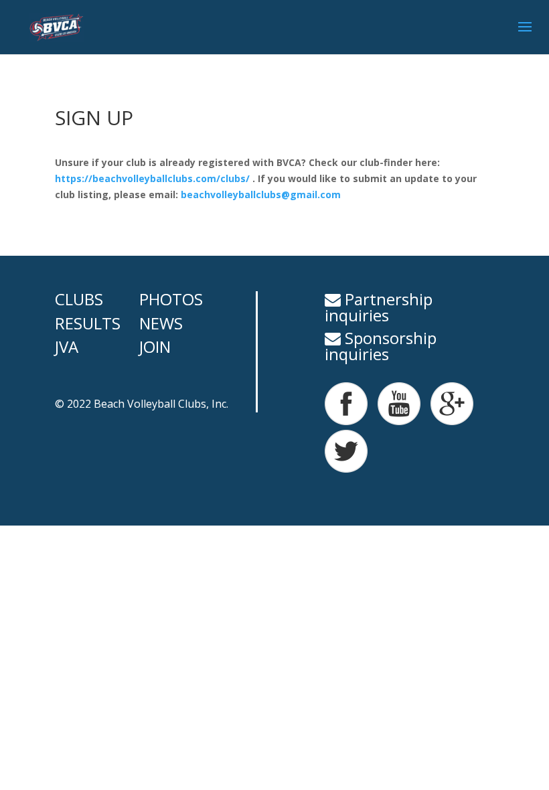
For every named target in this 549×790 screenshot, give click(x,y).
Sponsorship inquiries (381, 346)
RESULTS (88, 323)
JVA (66, 346)
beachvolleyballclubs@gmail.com (261, 194)
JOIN (155, 346)
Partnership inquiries (379, 307)
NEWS (161, 323)
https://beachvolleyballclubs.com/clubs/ (153, 178)
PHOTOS (171, 299)
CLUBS (79, 299)
